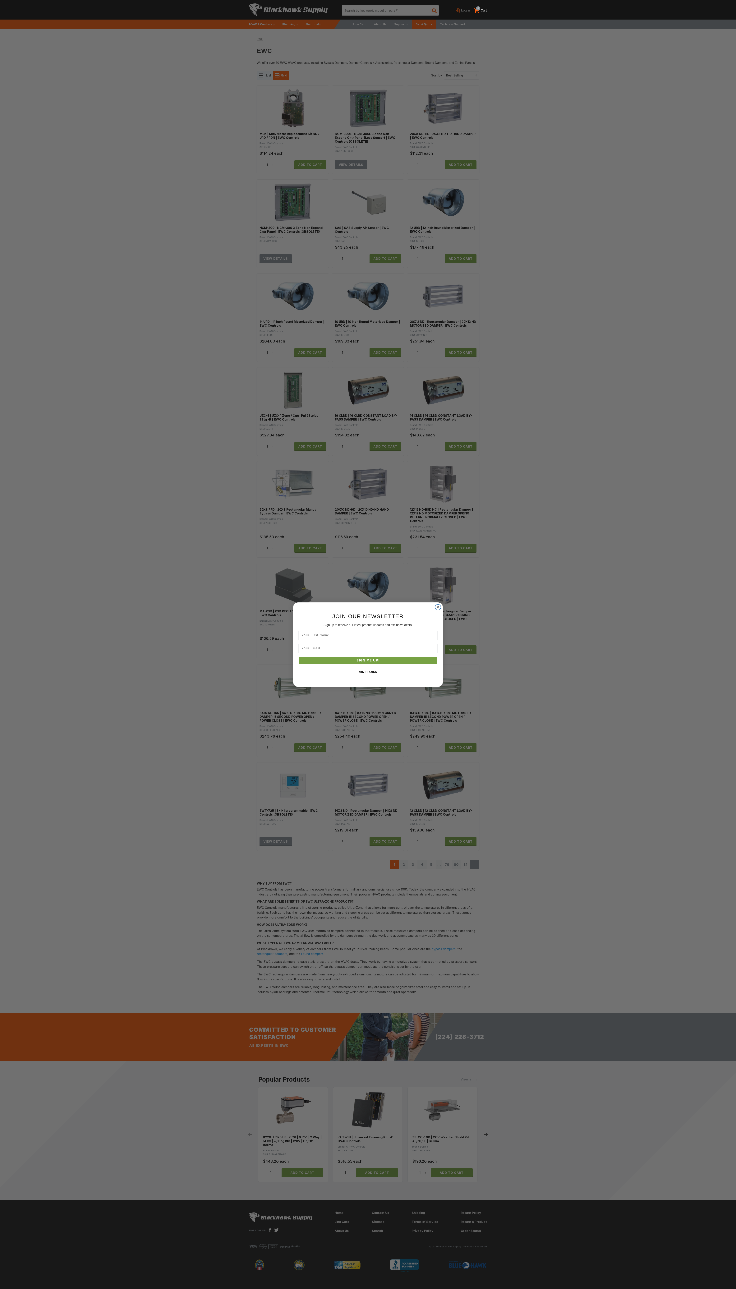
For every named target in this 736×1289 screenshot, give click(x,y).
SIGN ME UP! (368, 660)
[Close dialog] (438, 607)
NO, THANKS (368, 672)
